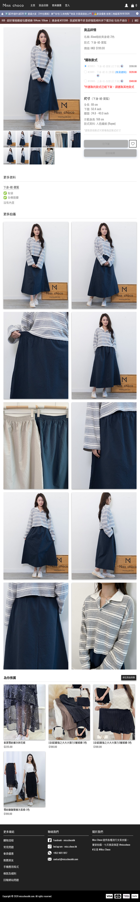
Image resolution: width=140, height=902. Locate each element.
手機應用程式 (11, 866)
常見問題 (8, 847)
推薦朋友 (8, 860)
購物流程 (8, 840)
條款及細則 (9, 873)
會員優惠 (8, 853)
